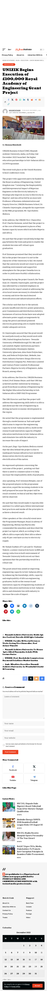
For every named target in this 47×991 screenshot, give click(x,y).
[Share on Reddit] (32, 100)
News (19, 857)
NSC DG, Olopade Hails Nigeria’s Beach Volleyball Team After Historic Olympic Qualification (30, 807)
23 (30, 966)
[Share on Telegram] (35, 100)
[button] (37, 986)
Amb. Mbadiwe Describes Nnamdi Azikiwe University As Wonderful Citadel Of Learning (23, 666)
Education (8, 64)
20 (11, 966)
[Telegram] (34, 778)
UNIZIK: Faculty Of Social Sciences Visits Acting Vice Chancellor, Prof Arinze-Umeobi (21, 643)
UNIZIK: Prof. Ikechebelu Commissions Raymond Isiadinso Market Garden (23, 659)
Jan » (9, 979)
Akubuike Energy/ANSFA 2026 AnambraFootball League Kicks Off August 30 (30, 822)
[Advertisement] (23, 23)
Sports (19, 814)
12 (6, 959)
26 (5, 973)
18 (41, 959)
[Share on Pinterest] (16, 100)
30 (30, 973)
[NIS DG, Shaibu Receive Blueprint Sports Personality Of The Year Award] (9, 836)
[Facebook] (13, 768)
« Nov (4, 979)
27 (11, 973)
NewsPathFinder (14, 110)
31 (36, 973)
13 (12, 959)
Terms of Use (15, 986)
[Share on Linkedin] (24, 100)
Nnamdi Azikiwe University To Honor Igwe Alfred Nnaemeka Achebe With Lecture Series (23, 652)
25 (41, 966)
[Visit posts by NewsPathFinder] (5, 111)
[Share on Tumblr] (28, 100)
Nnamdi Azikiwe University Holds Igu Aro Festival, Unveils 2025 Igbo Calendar (23, 636)
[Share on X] (12, 100)
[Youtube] (13, 778)
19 (6, 966)
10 (36, 952)
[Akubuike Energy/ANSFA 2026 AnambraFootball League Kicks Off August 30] (9, 823)
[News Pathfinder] (23, 49)
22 (24, 966)
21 (18, 966)
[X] (34, 768)
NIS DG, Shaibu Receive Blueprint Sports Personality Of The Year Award (30, 835)
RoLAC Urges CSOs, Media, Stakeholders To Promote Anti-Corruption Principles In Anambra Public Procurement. (30, 850)
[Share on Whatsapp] (20, 100)
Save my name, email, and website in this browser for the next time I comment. (24, 745)
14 (18, 959)
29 (24, 973)
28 (18, 973)
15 (24, 959)
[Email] (39, 100)
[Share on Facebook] (8, 100)
